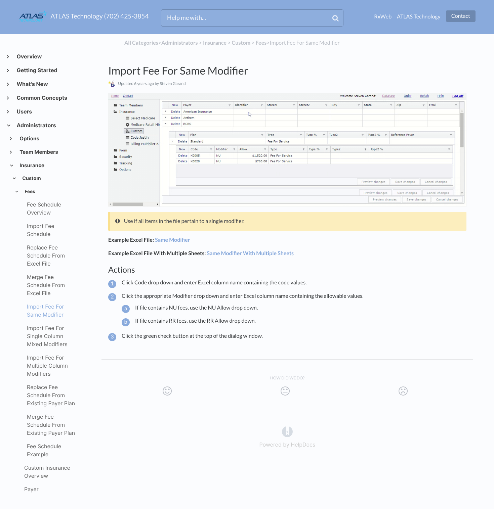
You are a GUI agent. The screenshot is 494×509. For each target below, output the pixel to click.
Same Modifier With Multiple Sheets (250, 253)
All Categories (141, 43)
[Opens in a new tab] (287, 431)
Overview (29, 56)
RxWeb (383, 16)
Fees (29, 191)
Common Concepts (41, 97)
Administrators (36, 125)
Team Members (38, 152)
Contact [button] (460, 16)
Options (29, 138)
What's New (32, 84)
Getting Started (36, 70)
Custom (31, 178)
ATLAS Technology (419, 16)
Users (24, 111)
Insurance (32, 165)
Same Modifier (172, 240)
